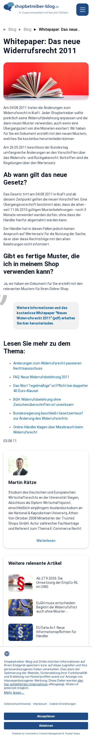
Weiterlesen (46, 541)
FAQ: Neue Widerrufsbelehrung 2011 (41, 377)
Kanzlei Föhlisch (58, 12)
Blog (12, 29)
